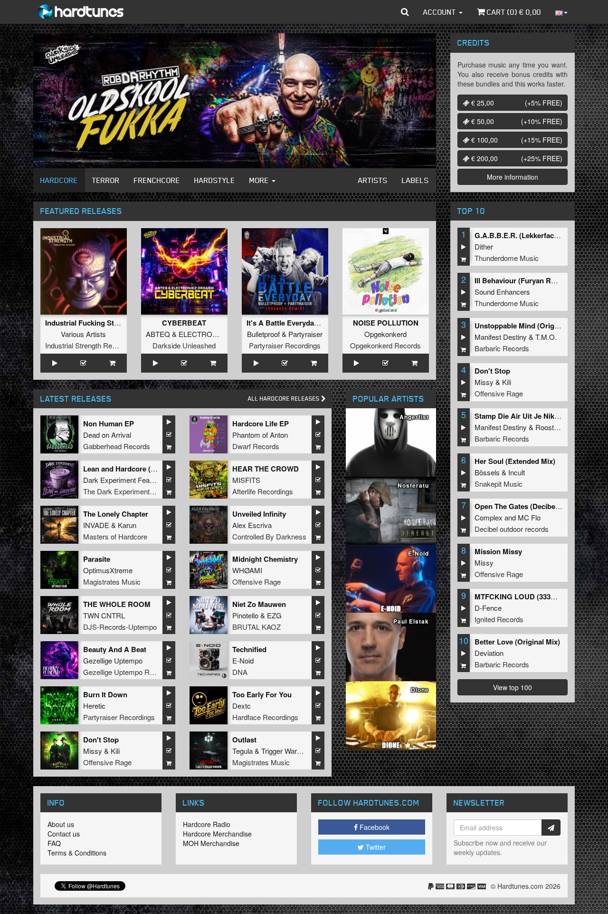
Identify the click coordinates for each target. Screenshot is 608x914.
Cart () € (513, 12)
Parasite (96, 559)
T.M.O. (546, 337)
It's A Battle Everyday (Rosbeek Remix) (311, 322)
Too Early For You (262, 694)
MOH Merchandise (211, 843)
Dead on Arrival (107, 435)
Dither (484, 246)
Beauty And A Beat (114, 649)
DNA (239, 672)
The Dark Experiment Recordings (135, 491)
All (284, 398)
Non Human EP (108, 423)
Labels (415, 180)
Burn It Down (105, 694)
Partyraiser (305, 334)
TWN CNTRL (104, 615)
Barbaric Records (502, 348)
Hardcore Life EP (260, 423)
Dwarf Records (255, 446)
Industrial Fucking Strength (90, 322)
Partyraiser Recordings (285, 345)
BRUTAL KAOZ (256, 627)
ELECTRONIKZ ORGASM (221, 334)
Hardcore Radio (206, 824)
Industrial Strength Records (87, 345)
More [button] (260, 180)
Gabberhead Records (116, 446)
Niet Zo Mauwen (259, 604)
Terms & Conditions (77, 852)
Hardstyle (214, 180)
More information (512, 177)
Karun (127, 525)
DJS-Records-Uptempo (120, 627)
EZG (274, 615)
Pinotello (245, 615)
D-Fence (488, 608)
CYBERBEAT (184, 322)
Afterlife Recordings (262, 491)
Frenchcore (157, 180)
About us (61, 824)
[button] (405, 12)
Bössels (487, 472)
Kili (115, 751)
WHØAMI (247, 570)
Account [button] (440, 12)
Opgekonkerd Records (385, 345)
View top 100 (512, 687)
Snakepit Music (498, 484)
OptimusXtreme (108, 570)
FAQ (54, 843)
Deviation (489, 653)
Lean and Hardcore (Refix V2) (131, 468)
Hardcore (59, 180)
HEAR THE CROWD (265, 468)
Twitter (375, 847)
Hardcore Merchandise (217, 833)
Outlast (244, 739)
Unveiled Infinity (259, 514)
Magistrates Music (112, 582)
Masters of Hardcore (115, 536)
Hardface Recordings (265, 717)
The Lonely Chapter (115, 514)
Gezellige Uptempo (112, 660)
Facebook (374, 827)
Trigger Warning (285, 751)
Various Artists (83, 334)
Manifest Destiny (501, 337)
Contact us (64, 833)
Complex (489, 517)
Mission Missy (498, 551)
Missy (92, 751)
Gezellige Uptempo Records (127, 672)
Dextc (241, 706)
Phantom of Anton (260, 435)
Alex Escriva (252, 525)
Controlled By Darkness (269, 536)
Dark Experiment (109, 480)
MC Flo (529, 517)
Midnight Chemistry (265, 559)
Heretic (94, 706)
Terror (106, 180)
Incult (516, 472)
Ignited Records (499, 619)
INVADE (96, 525)
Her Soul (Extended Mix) (515, 461)
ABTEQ (158, 334)
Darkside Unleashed (184, 345)
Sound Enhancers (502, 292)
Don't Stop (101, 739)
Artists (373, 180)
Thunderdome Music (507, 258)
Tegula (242, 751)
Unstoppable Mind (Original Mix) (528, 325)
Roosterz (549, 427)
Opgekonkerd (385, 334)
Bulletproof (263, 334)
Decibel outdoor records (512, 529)
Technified (249, 649)
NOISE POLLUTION (385, 322)
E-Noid (243, 660)
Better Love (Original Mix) (517, 641)
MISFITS (246, 480)
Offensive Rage (256, 582)
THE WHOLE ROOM (117, 604)
